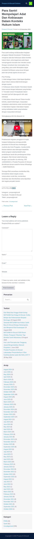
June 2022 (7, 484)
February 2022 (8, 494)
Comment (5, 228)
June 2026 (7, 372)
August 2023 (8, 449)
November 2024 (9, 412)
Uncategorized (13, 201)
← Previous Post (7, 206)
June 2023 (7, 454)
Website (4, 272)
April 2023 (7, 459)
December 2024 (9, 409)
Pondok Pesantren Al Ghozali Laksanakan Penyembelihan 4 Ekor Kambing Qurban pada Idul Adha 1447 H (17, 352)
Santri (5, 523)
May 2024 (7, 427)
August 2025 (8, 397)
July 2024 (7, 422)
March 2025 (7, 402)
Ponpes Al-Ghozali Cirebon (11, 3)
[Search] (27, 299)
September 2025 (9, 394)
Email (4, 263)
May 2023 (7, 456)
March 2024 (7, 432)
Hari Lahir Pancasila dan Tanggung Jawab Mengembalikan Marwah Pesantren (15, 345)
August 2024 (8, 419)
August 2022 (8, 479)
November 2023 (9, 442)
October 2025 (8, 392)
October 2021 (8, 504)
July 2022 (7, 481)
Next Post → (28, 206)
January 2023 (8, 466)
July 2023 (7, 452)
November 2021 (9, 501)
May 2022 (7, 486)
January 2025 (8, 407)
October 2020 (8, 509)
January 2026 (8, 384)
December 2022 (9, 469)
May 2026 (7, 374)
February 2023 (8, 464)
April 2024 (7, 429)
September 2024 (9, 417)
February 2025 (8, 404)
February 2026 (8, 382)
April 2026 (7, 377)
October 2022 (8, 474)
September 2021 (9, 506)
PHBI (5, 521)
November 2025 (9, 389)
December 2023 (9, 439)
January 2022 (8, 496)
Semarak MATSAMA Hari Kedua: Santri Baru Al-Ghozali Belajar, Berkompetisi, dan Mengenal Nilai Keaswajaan (16, 325)
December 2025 (9, 387)
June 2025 (7, 399)
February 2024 (8, 434)
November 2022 (9, 471)
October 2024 (8, 414)
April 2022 (7, 489)
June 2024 (7, 424)
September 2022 (9, 476)
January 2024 (8, 437)
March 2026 (7, 379)
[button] (26, 3)
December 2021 (9, 499)
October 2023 (8, 444)
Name (4, 254)
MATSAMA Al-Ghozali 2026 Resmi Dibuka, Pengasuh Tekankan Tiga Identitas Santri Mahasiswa (15, 335)
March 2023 (7, 462)
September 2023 (9, 447)
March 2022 (7, 491)
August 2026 (8, 369)
